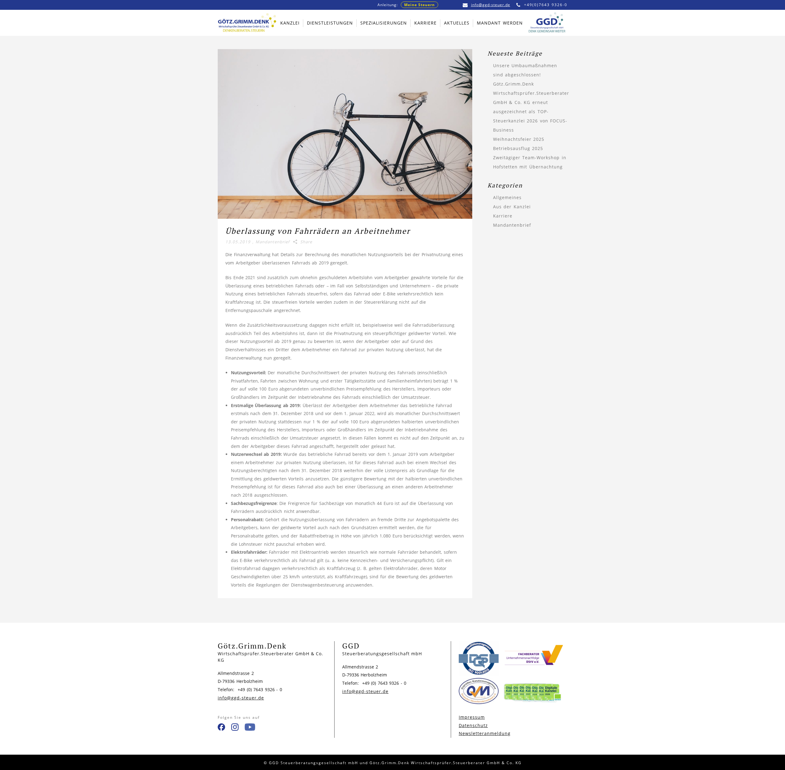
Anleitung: (406, 4)
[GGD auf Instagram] (235, 728)
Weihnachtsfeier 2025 (519, 139)
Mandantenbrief (272, 241)
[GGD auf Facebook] (221, 728)
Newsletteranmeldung (485, 733)
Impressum (472, 717)
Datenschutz (473, 725)
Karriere (502, 216)
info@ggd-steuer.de (490, 4)
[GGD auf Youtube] (250, 728)
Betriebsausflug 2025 (518, 148)
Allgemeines (507, 197)
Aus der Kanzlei (512, 207)
